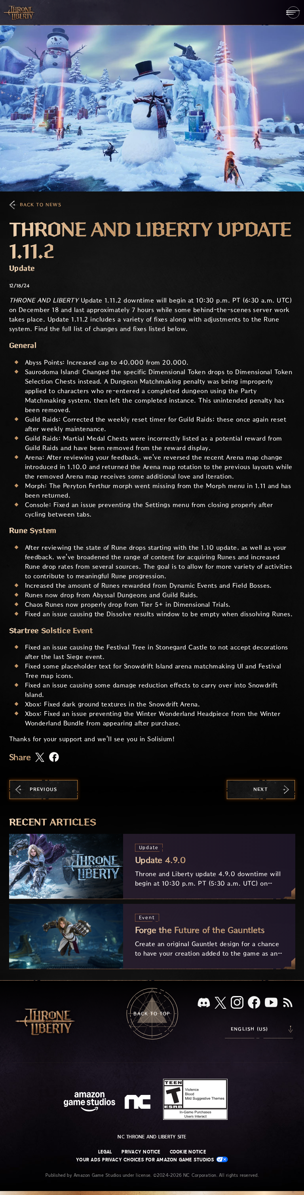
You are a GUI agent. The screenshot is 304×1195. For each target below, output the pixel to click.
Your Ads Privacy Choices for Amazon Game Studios (146, 1160)
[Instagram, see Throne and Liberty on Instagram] (237, 1003)
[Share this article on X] (39, 757)
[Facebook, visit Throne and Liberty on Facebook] (254, 1003)
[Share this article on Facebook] (54, 757)
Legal (105, 1152)
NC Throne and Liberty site (152, 1137)
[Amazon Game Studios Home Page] (89, 1102)
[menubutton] (293, 12)
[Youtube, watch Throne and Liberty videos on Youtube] (271, 1003)
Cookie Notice (188, 1152)
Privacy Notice (141, 1152)
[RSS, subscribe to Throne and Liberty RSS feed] (288, 1003)
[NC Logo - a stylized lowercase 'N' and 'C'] (139, 1103)
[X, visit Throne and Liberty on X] (220, 1003)
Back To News (40, 204)
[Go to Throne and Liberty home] (19, 12)
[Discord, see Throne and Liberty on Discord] (204, 1003)
